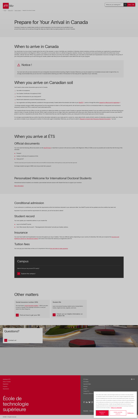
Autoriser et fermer (102, 413)
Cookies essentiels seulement (118, 413)
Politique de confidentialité (116, 407)
